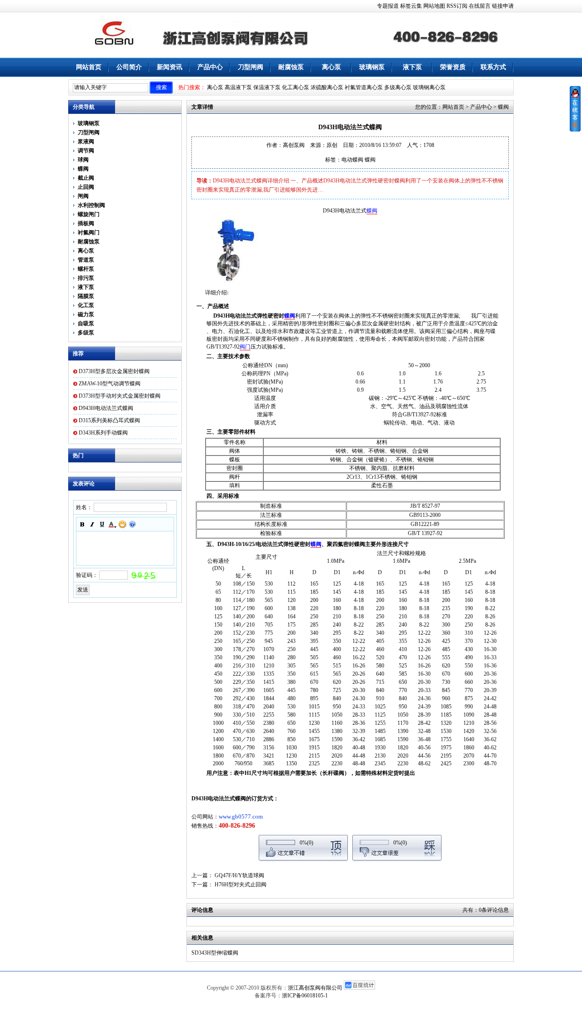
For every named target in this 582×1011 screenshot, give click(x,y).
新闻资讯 (169, 67)
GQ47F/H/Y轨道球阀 (239, 875)
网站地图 (434, 6)
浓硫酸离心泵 (327, 87)
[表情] (122, 524)
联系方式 (493, 67)
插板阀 (86, 223)
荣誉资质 (453, 67)
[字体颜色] (112, 524)
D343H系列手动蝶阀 (103, 433)
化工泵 (86, 305)
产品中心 (210, 67)
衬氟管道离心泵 (364, 87)
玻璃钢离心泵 (429, 87)
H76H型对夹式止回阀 (240, 884)
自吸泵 (86, 323)
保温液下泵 (267, 87)
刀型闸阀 (250, 67)
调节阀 (86, 150)
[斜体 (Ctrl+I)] (92, 524)
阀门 (245, 347)
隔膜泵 (86, 296)
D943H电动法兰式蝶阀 (106, 408)
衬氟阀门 (89, 232)
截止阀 (86, 178)
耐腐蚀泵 (291, 67)
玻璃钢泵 (372, 67)
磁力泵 (86, 314)
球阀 (83, 160)
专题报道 (388, 6)
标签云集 (411, 6)
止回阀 (86, 187)
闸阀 (83, 196)
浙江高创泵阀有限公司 (315, 988)
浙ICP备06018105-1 (305, 995)
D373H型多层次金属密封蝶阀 (114, 371)
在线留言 (480, 6)
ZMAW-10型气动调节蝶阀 (109, 383)
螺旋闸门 (89, 214)
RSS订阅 (457, 6)
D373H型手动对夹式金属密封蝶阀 (120, 396)
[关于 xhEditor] (132, 524)
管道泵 (86, 260)
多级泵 (86, 332)
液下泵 (412, 67)
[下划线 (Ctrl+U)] (102, 524)
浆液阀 (86, 141)
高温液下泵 (238, 87)
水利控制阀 (91, 205)
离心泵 (331, 67)
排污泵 (86, 278)
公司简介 (129, 67)
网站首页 (88, 67)
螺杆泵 (86, 269)
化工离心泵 (295, 87)
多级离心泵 (397, 87)
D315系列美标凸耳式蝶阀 (109, 420)
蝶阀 (83, 169)
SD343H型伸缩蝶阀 (214, 953)
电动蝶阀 (352, 160)
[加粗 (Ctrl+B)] (82, 524)
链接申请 (503, 6)
